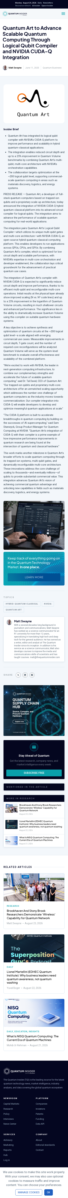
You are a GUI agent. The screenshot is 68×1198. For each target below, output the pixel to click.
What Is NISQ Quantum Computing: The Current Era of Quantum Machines (39, 839)
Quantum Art (14, 610)
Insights (34, 1031)
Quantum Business (52, 68)
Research (13, 906)
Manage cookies (29, 1192)
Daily (10, 967)
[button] (18, 675)
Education (21, 1031)
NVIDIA (48, 604)
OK (48, 1192)
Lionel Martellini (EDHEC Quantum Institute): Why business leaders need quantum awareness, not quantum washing (40, 824)
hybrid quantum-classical (22, 604)
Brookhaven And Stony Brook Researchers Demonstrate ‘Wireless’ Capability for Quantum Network (40, 808)
